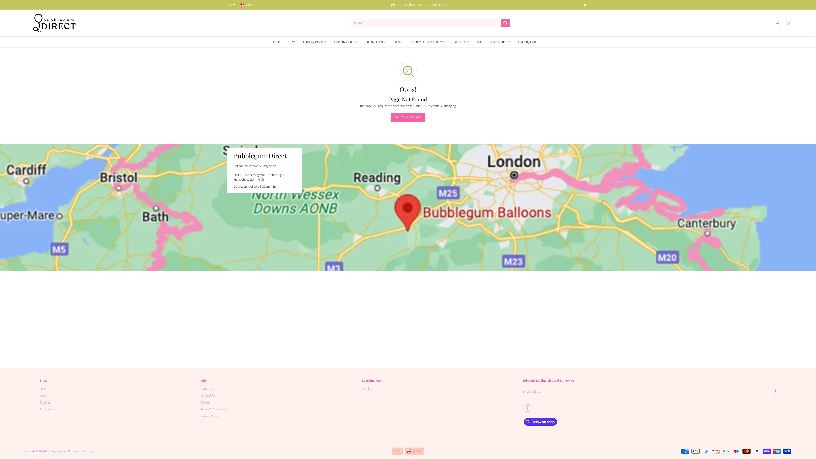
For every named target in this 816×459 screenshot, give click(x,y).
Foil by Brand (375, 42)
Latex (43, 395)
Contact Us (208, 395)
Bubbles (45, 402)
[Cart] (787, 23)
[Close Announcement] (585, 4)
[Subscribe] (774, 391)
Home (276, 42)
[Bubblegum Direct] (54, 23)
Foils (397, 42)
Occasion (460, 42)
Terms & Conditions (214, 409)
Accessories (499, 42)
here (424, 106)
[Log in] (777, 23)
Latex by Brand (313, 42)
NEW (291, 42)
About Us (207, 389)
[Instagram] (527, 408)
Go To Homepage (408, 117)
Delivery (206, 402)
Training (367, 389)
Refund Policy (209, 416)
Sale (480, 42)
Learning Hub (527, 42)
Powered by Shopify (80, 451)
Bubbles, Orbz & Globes (427, 42)
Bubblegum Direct (56, 451)
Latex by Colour (345, 42)
